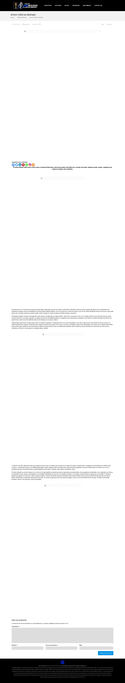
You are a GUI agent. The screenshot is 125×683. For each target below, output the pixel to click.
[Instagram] (29, 164)
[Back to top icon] (62, 662)
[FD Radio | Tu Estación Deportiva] (25, 5)
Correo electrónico (51, 645)
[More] (33, 164)
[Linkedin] (19, 164)
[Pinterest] (23, 164)
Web (80, 645)
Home (12, 17)
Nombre (14, 645)
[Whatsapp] (26, 164)
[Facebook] (13, 164)
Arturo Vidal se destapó (36, 17)
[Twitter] (16, 164)
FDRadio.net (25, 24)
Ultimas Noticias (21, 17)
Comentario (16, 626)
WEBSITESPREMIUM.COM (54, 666)
